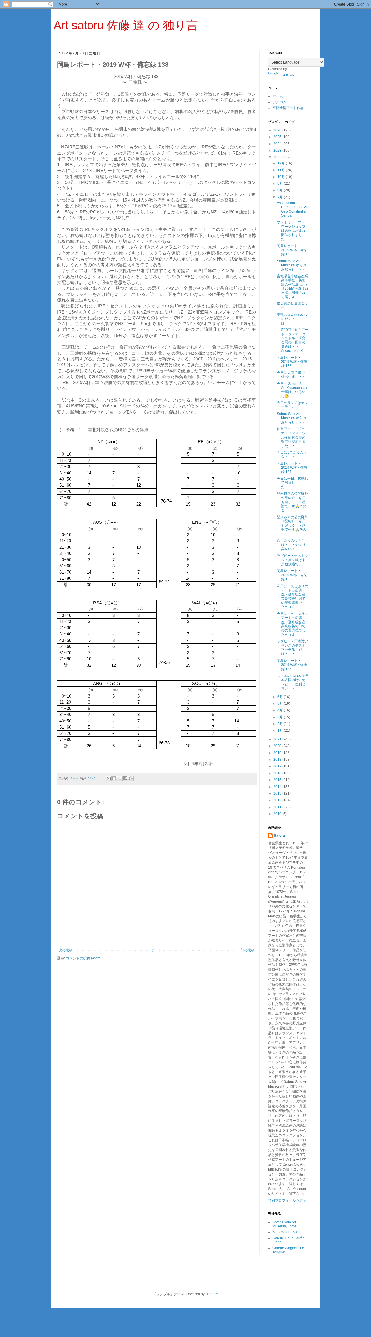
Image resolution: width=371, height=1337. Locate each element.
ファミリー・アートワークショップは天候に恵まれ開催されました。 (292, 230)
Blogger (211, 1294)
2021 (277, 739)
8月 (280, 190)
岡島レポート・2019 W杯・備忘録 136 (292, 575)
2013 (277, 793)
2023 (277, 150)
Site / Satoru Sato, (286, 1232)
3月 (280, 717)
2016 (277, 773)
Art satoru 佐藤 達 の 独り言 (126, 25)
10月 (281, 177)
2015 (277, 780)
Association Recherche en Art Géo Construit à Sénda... (292, 209)
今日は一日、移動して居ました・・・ (292, 483)
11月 (281, 170)
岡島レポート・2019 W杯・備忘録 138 (292, 362)
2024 (277, 144)
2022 (277, 157)
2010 (277, 814)
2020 (277, 746)
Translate (287, 75)
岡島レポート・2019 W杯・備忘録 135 (292, 665)
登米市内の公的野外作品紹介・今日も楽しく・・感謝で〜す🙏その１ (292, 525)
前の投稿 (247, 950)
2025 (277, 137)
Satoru (279, 836)
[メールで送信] (109, 778)
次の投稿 (65, 950)
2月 (280, 724)
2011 (277, 807)
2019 (277, 753)
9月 (280, 184)
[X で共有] (120, 778)
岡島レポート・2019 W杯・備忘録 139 (292, 250)
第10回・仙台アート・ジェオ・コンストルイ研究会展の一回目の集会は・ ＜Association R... (293, 340)
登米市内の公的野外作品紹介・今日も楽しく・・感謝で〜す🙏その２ (292, 502)
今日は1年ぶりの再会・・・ (292, 454)
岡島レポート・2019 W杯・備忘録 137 (292, 467)
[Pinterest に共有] (131, 778)
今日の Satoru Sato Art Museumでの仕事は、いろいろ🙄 (292, 390)
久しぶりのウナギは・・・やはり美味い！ (291, 545)
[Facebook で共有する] (125, 778)
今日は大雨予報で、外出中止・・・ (292, 375)
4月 (280, 710)
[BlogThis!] (114, 778)
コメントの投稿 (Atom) (83, 958)
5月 (280, 704)
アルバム (279, 102)
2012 (277, 800)
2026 (277, 130)
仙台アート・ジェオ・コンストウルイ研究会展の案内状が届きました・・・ (291, 437)
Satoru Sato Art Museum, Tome (284, 1224)
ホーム (156, 950)
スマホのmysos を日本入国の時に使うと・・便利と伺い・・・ (293, 682)
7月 (280, 197)
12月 (281, 163)
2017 (277, 766)
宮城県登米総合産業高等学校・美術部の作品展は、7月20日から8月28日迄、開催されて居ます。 (293, 286)
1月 (280, 731)
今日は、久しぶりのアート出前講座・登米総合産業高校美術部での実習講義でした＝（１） (292, 624)
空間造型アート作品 (288, 108)
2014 (277, 787)
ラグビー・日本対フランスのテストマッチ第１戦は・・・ (292, 647)
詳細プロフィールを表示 (287, 1200)
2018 (277, 760)
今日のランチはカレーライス (292, 405)
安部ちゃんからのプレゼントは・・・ (292, 319)
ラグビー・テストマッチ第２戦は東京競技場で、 (292, 560)
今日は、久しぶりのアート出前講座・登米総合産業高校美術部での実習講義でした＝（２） (292, 596)
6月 (280, 697)
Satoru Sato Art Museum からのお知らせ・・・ (291, 265)
